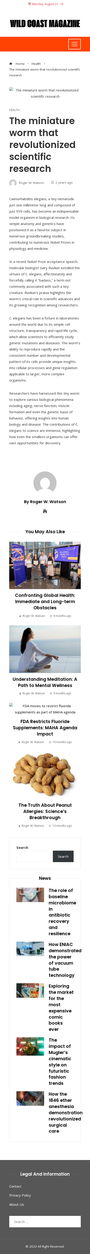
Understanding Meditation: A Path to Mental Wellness (45, 682)
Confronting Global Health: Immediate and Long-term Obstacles (45, 601)
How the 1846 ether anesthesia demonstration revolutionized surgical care (66, 1112)
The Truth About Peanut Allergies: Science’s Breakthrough (45, 811)
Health (14, 110)
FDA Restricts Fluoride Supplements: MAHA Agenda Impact (45, 727)
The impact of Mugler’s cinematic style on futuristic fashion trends (60, 1061)
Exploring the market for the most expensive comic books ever (61, 1007)
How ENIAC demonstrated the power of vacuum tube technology (65, 959)
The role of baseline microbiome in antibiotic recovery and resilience (62, 912)
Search (22, 847)
